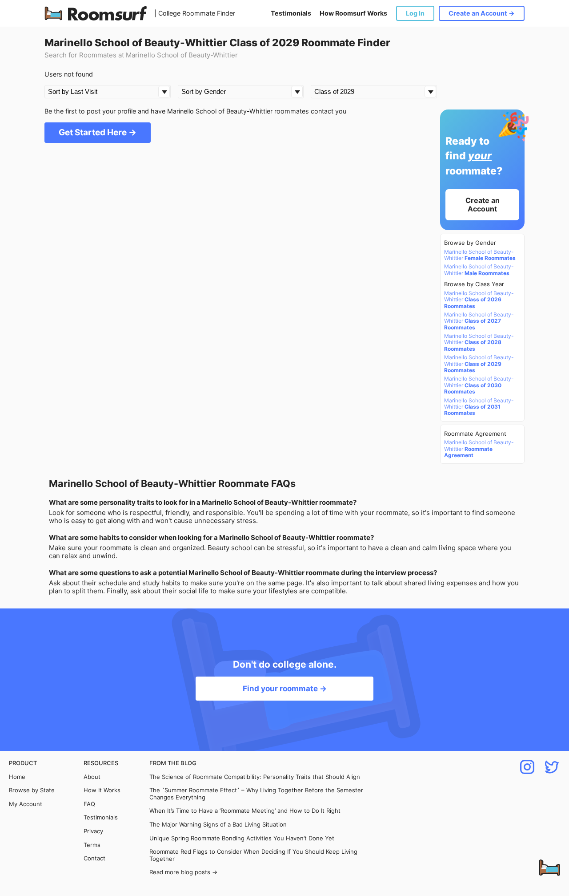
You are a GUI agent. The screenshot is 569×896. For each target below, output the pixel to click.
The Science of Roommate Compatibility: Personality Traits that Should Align (254, 777)
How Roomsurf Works (353, 13)
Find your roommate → (285, 688)
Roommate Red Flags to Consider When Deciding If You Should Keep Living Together (253, 855)
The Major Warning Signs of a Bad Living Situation (218, 824)
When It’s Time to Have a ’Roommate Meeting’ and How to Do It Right (245, 810)
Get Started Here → (97, 132)
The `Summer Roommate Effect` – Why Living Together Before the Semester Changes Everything (256, 794)
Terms (92, 845)
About (92, 777)
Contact (94, 858)
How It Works (102, 790)
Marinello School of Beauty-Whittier (480, 255)
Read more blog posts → (183, 872)
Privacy (93, 831)
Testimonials (291, 13)
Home (17, 777)
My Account (25, 804)
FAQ (89, 804)
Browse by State (32, 790)
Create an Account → (482, 13)
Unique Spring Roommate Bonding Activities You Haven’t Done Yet (241, 838)
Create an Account (482, 204)
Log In (415, 13)
